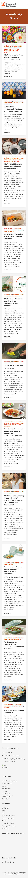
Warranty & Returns (8, 818)
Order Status (6, 799)
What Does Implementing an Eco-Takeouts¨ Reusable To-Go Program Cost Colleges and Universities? (14, 500)
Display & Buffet (7, 783)
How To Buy (6, 793)
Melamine (15, 50)
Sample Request (7, 796)
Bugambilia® (6, 788)
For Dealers (7, 159)
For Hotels (12, 49)
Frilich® (4, 791)
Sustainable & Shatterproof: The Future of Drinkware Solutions (13, 109)
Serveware (7, 52)
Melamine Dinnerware (9, 781)
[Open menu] (26, 5)
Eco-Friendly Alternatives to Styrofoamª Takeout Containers (14, 236)
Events (16, 48)
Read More (8, 76)
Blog (3, 810)
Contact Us (5, 808)
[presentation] (14, 34)
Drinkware (15, 46)
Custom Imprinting (8, 823)
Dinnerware (7, 46)
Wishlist (4, 821)
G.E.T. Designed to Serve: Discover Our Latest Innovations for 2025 (14, 57)
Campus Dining (18, 45)
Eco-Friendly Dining (18, 158)
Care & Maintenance (8, 815)
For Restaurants (9, 231)
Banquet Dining (8, 45)
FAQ (3, 813)
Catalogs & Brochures (9, 826)
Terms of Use (14, 872)
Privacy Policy (5, 872)
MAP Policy (5, 828)
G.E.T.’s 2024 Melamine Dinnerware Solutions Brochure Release (13, 166)
